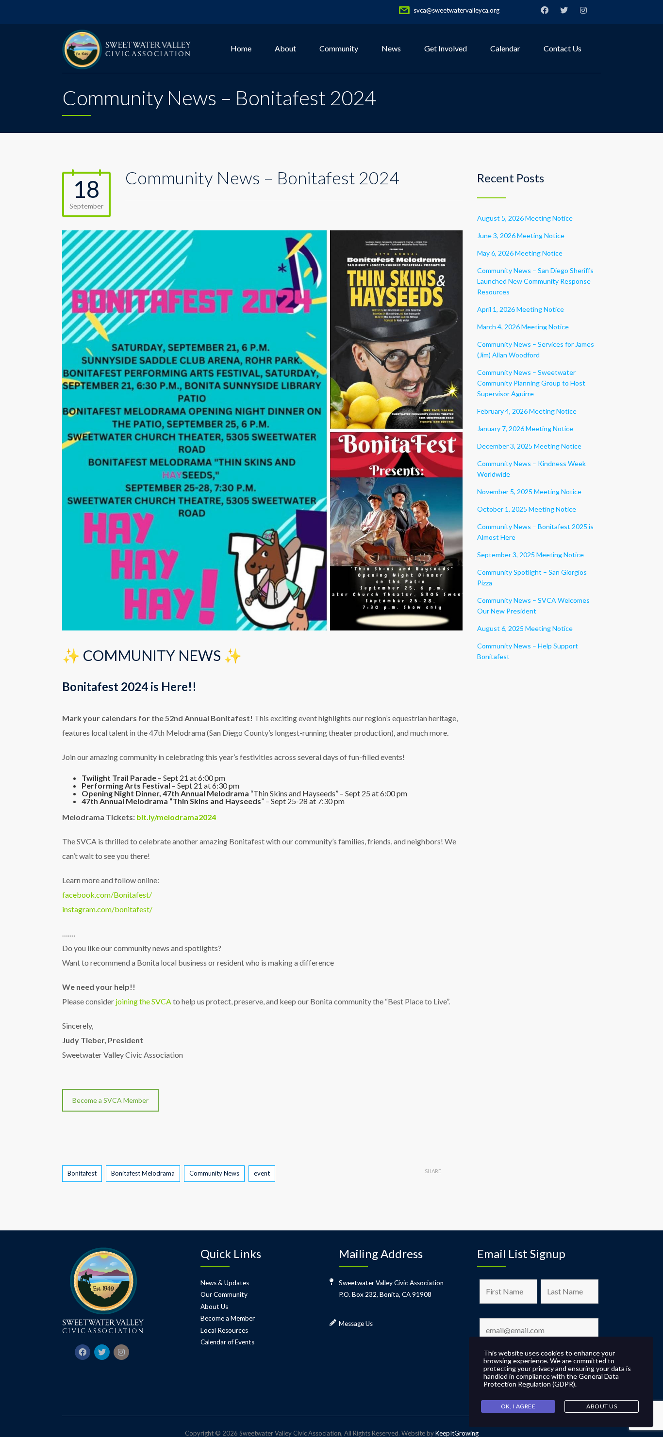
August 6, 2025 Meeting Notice (525, 628)
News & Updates (224, 1283)
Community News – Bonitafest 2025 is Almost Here (535, 531)
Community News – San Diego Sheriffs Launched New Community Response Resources (535, 281)
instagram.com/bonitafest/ (107, 909)
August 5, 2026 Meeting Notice (525, 218)
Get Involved (445, 48)
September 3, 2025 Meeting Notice (530, 554)
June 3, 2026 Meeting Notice (520, 235)
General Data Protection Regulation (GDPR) (551, 1380)
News (391, 48)
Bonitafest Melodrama (143, 1173)
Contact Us (562, 48)
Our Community (224, 1294)
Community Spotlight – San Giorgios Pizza (532, 577)
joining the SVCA (143, 1001)
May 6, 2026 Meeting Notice (520, 253)
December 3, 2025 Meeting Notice (529, 446)
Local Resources (224, 1330)
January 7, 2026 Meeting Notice (525, 428)
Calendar (505, 48)
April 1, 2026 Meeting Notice (520, 309)
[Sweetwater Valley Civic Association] (127, 48)
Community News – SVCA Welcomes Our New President (533, 605)
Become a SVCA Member (110, 1100)
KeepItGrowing (457, 1433)
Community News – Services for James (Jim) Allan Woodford (535, 349)
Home (241, 48)
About (285, 48)
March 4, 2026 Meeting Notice (523, 327)
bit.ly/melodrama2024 (176, 817)
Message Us (356, 1323)
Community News (214, 1173)
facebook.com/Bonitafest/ (107, 894)
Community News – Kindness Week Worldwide (531, 468)
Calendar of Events (227, 1342)
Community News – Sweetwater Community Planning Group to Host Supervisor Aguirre (531, 383)
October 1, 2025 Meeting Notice (526, 509)
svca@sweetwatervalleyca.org (456, 10)
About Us (214, 1306)
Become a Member (227, 1318)
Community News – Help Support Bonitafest (527, 651)
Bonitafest (82, 1173)
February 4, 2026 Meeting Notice (527, 411)
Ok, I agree (518, 1406)
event (262, 1173)
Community (338, 48)
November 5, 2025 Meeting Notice (529, 491)
